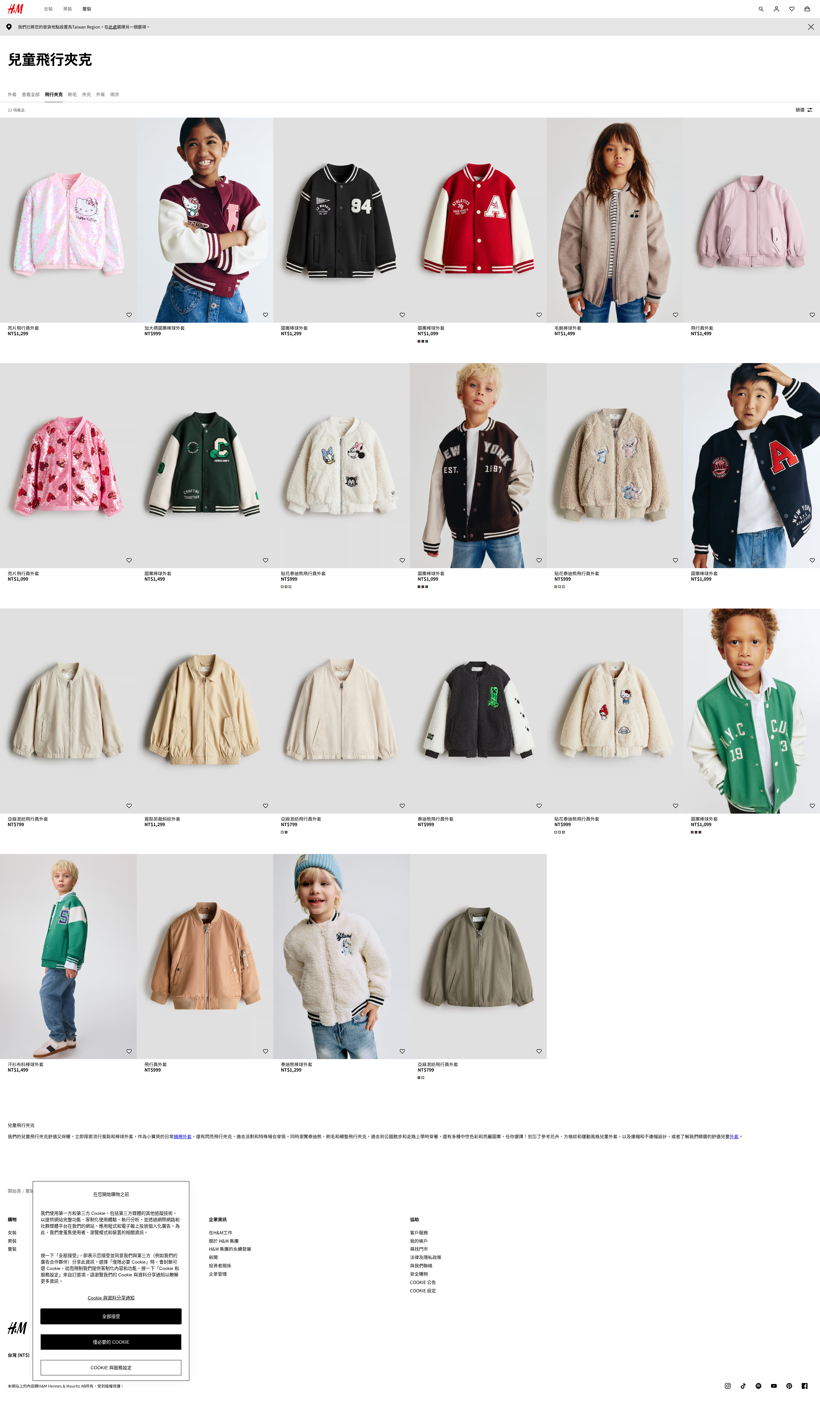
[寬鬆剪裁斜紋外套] (205, 711)
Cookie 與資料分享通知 (111, 1297)
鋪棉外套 (183, 1136)
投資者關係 (220, 1265)
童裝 (86, 8)
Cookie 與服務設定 (111, 1367)
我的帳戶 (419, 1241)
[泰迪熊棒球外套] (341, 956)
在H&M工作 (220, 1232)
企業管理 (218, 1274)
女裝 (48, 8)
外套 (734, 1136)
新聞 (213, 1257)
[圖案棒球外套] (341, 220)
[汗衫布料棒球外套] (68, 956)
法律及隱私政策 (425, 1257)
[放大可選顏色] (423, 341)
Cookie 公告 (423, 1282)
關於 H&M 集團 (224, 1241)
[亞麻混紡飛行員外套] (68, 711)
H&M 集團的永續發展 (230, 1249)
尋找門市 (419, 1249)
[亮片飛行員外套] (68, 220)
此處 (113, 26)
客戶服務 (419, 1232)
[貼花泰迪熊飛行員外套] (341, 465)
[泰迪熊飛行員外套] (478, 711)
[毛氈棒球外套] (615, 220)
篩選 (800, 109)
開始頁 (14, 1191)
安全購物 (419, 1274)
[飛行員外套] (751, 220)
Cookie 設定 (423, 1290)
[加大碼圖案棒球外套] (205, 220)
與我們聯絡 (421, 1265)
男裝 (67, 8)
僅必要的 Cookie (111, 1342)
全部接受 (111, 1316)
